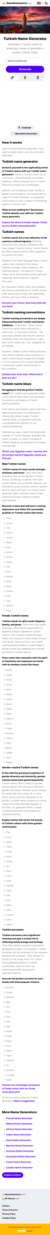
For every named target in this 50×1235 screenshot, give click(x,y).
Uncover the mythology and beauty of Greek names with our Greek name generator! (21, 1088)
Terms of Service (10, 1210)
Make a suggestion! (24, 1101)
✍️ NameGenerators (13, 1194)
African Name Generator (19, 1129)
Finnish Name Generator (19, 1118)
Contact (6, 1206)
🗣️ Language (24, 127)
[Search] (46, 3)
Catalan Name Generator (19, 1167)
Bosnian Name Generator (19, 1145)
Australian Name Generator (21, 1156)
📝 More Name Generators (24, 133)
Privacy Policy (8, 1214)
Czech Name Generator (18, 1162)
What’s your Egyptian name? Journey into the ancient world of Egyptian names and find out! (24, 454)
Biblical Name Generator (19, 1123)
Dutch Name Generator (18, 1140)
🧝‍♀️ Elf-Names (10, 1198)
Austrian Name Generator (20, 1151)
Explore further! (12, 1175)
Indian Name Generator (18, 1134)
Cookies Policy (9, 1218)
